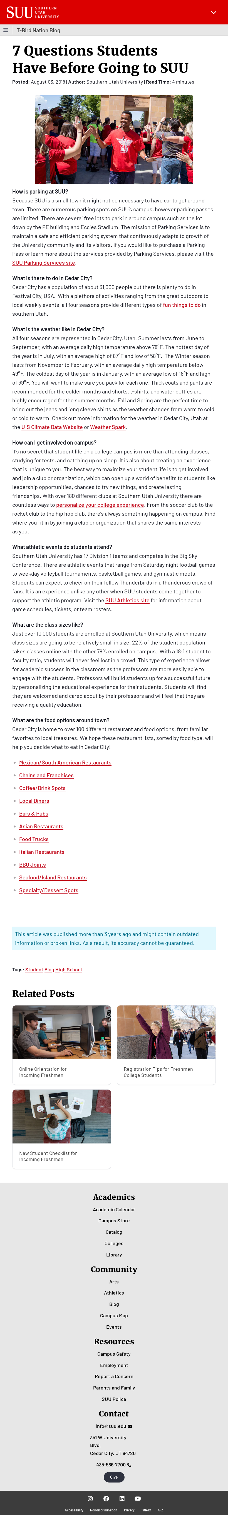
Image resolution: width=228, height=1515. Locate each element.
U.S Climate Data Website (52, 426)
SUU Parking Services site (43, 262)
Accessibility (74, 1510)
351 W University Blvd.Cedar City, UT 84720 (113, 1445)
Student (34, 969)
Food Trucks (34, 839)
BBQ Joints (32, 864)
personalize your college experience (100, 504)
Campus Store (114, 1220)
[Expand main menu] (213, 12)
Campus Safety (114, 1354)
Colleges (114, 1243)
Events (114, 1327)
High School (68, 969)
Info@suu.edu (111, 1426)
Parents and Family (114, 1387)
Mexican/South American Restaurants (65, 762)
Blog (49, 969)
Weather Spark (108, 426)
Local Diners (34, 800)
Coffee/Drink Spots (42, 787)
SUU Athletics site (127, 600)
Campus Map (114, 1315)
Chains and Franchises (46, 775)
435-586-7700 (111, 1464)
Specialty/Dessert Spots (48, 890)
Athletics (114, 1293)
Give (114, 1477)
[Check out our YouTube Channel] (137, 1498)
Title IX (146, 1510)
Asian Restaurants (41, 826)
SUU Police (114, 1399)
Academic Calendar (114, 1209)
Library (114, 1254)
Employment (114, 1365)
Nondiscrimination (103, 1510)
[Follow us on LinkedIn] (121, 1498)
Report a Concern (114, 1376)
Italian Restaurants (42, 851)
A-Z (160, 1510)
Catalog (114, 1232)
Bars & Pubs (33, 813)
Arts (114, 1281)
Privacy (129, 1510)
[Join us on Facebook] (106, 1498)
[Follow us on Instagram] (90, 1498)
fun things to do (182, 304)
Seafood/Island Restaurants (53, 877)
